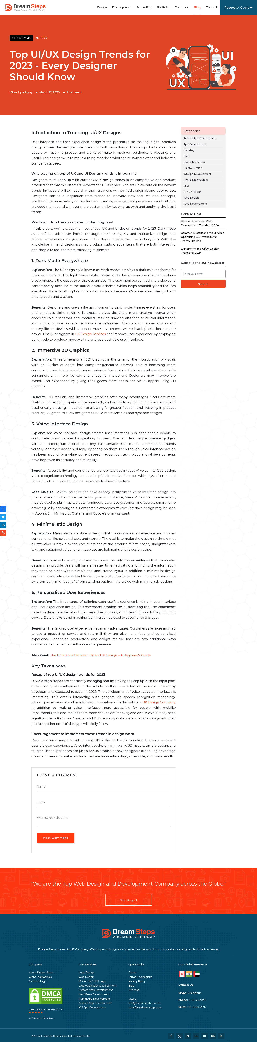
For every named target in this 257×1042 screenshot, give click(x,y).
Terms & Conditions (140, 976)
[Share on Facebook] (3, 509)
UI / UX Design (193, 191)
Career (132, 972)
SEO (186, 185)
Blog (197, 7)
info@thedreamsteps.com (144, 1003)
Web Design (191, 197)
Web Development (195, 203)
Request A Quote (237, 7)
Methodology (37, 981)
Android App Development (200, 138)
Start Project (128, 900)
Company (182, 7)
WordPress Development (94, 994)
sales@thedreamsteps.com (145, 1007)
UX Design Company (158, 702)
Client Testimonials (40, 976)
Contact (211, 7)
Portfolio (163, 7)
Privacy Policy (136, 981)
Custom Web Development (96, 990)
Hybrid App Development (94, 998)
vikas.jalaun (189, 993)
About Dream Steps (41, 972)
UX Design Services (90, 334)
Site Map (133, 990)
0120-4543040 (192, 1000)
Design (102, 7)
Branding (189, 150)
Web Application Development (97, 985)
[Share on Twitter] (3, 517)
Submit (203, 284)
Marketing (144, 7)
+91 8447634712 (192, 1007)
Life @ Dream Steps (196, 179)
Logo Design (87, 972)
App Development (195, 144)
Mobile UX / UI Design (92, 981)
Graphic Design (193, 168)
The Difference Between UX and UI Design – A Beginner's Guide (100, 655)
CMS (186, 156)
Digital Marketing (194, 162)
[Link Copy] (3, 533)
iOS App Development (197, 174)
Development (122, 7)
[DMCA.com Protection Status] (45, 995)
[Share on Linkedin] (3, 525)
